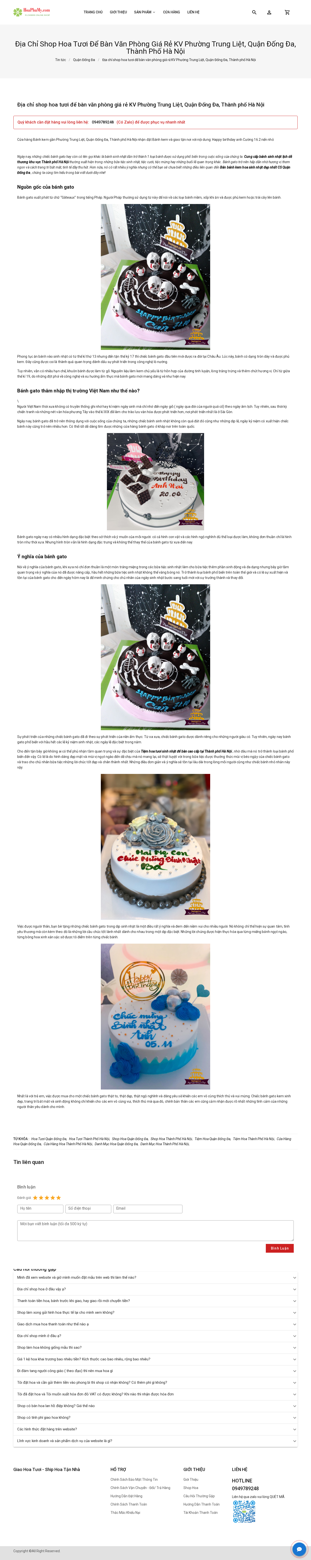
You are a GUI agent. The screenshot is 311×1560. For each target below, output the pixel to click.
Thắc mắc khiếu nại (125, 1512)
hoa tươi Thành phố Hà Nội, (89, 1139)
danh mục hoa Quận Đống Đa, (116, 1144)
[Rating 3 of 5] (47, 1198)
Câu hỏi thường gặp (199, 1496)
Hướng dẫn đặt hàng (126, 1496)
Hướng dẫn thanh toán (201, 1504)
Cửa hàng (171, 12)
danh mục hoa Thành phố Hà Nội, (165, 1144)
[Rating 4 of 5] (53, 1198)
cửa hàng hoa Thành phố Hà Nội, (68, 1144)
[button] (269, 12)
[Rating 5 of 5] (58, 1198)
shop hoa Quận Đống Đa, (130, 1139)
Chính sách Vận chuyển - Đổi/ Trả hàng (140, 1487)
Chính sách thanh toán (129, 1504)
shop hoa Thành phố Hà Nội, (172, 1139)
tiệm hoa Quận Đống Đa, (213, 1139)
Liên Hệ (193, 12)
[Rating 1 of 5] (35, 1198)
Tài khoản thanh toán (200, 1512)
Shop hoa (190, 1487)
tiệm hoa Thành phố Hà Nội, (254, 1139)
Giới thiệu (118, 12)
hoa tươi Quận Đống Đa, (49, 1139)
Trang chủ (93, 12)
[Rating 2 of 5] (41, 1198)
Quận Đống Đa (84, 60)
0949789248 (103, 122)
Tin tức (60, 60)
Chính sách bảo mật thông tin (134, 1479)
